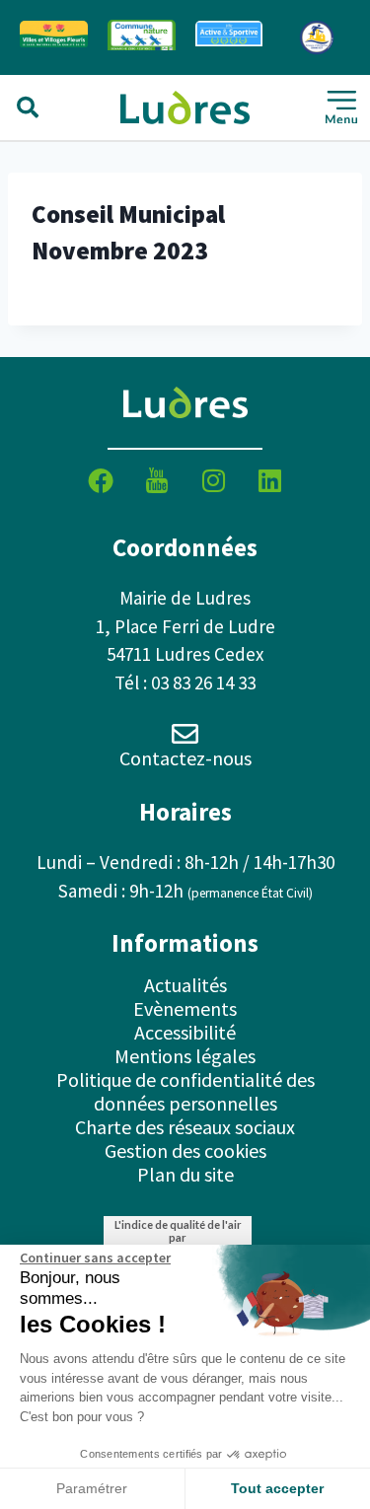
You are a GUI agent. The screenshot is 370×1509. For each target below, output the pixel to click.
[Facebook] (100, 480)
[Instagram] (213, 480)
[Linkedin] (269, 480)
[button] (27, 107)
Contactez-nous (185, 758)
